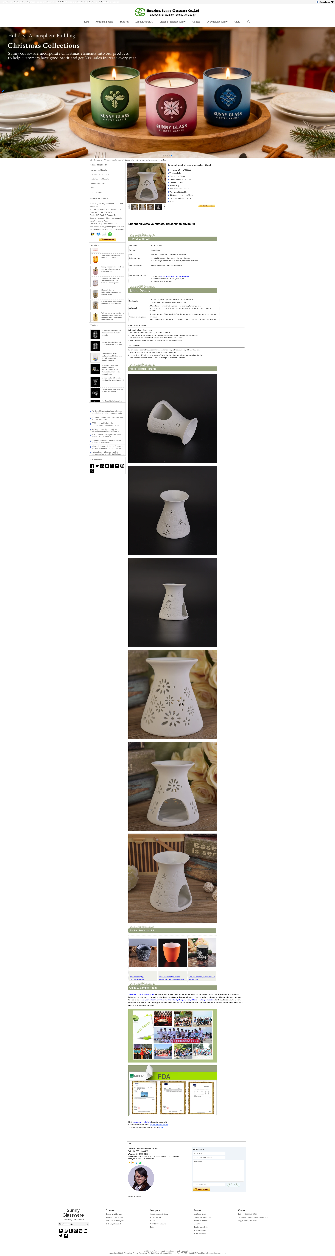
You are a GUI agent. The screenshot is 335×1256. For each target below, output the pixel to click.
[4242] (92, 466)
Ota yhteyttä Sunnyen (158, 1224)
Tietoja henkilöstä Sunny (159, 1214)
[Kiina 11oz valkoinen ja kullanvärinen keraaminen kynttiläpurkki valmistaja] (95, 286)
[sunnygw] (136, 1162)
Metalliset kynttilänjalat (100, 179)
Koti (86, 21)
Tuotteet (124, 21)
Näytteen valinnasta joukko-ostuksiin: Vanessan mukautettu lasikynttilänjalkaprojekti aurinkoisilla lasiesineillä (107, 422)
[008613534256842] (140, 1162)
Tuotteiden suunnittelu (202, 1217)
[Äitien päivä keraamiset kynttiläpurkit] (167, 157)
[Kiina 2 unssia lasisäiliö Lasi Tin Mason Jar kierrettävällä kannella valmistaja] (95, 334)
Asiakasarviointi (200, 1214)
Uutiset (196, 21)
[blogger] (107, 466)
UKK (237, 21)
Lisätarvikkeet (96, 192)
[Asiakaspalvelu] (93, 234)
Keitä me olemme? (201, 1234)
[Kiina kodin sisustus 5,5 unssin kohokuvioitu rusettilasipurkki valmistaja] (95, 382)
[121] (102, 466)
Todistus (197, 1224)
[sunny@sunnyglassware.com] (133, 1162)
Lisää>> (105, 405)
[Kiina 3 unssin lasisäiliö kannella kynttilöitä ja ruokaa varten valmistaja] (95, 346)
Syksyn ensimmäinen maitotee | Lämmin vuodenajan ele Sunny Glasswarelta (105, 410)
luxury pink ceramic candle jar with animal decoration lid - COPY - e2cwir (112, 261)
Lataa (152, 1227)
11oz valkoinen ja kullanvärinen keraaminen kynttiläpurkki (111, 284)
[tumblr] (117, 466)
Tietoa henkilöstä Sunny (172, 21)
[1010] (97, 466)
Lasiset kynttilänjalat (99, 170)
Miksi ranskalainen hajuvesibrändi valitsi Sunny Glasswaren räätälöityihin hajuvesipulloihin (108, 439)
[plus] (112, 466)
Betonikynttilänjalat (98, 183)
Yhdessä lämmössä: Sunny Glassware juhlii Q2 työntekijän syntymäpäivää (108, 427)
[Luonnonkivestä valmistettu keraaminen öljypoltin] (146, 183)
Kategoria (98, 160)
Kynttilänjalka (155, 1217)
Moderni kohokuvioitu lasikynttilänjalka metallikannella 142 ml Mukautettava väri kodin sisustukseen (111, 369)
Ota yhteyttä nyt (107, 239)
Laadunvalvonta (144, 21)
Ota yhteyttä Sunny (217, 21)
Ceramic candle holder (113, 160)
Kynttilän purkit (104, 21)
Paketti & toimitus (201, 1220)
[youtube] (122, 466)
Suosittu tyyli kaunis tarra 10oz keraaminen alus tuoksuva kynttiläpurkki (111, 273)
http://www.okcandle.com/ (159, 1125)
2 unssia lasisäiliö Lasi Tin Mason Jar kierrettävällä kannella (111, 333)
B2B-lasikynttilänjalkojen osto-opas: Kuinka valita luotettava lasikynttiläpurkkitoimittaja (106, 416)
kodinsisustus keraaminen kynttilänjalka (174, 276)
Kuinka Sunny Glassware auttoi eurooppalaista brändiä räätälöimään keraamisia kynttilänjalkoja (107, 433)
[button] (163, 155)
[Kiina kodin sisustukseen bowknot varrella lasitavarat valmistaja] (95, 393)
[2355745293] (129, 1162)
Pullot (93, 188)
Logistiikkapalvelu (201, 1227)
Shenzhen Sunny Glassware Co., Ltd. (141, 994)
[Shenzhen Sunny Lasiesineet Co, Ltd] (167, 18)
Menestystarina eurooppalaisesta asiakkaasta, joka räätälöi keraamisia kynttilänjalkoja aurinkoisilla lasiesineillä (108, 445)
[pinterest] (92, 471)
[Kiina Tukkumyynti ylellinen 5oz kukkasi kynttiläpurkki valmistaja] (95, 251)
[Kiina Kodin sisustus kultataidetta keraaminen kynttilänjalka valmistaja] (95, 297)
